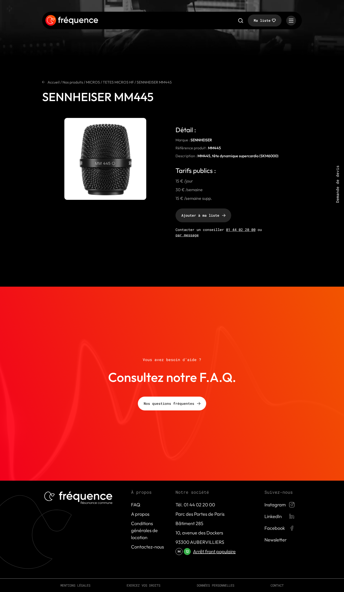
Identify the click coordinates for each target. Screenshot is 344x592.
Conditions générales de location (144, 530)
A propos (140, 514)
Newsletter (275, 540)
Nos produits (72, 82)
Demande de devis (337, 184)
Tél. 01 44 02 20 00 (195, 505)
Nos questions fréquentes (169, 403)
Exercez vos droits (143, 585)
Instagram (275, 505)
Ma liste (262, 20)
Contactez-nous (147, 547)
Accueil (54, 82)
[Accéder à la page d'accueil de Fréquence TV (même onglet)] (71, 20)
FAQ (135, 505)
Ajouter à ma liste (200, 215)
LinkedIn (273, 516)
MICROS (93, 82)
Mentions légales (75, 585)
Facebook (274, 528)
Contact (277, 585)
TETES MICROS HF (118, 82)
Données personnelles (215, 585)
